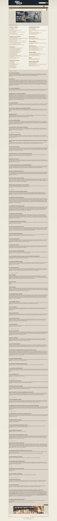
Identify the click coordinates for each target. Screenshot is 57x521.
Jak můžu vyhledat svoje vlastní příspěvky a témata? (36, 50)
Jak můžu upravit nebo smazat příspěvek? (14, 48)
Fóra (13, 6)
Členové (17, 6)
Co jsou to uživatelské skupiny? (33, 29)
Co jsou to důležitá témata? (12, 66)
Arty (25, 518)
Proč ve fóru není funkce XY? (33, 63)
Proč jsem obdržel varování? (13, 54)
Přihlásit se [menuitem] (45, 6)
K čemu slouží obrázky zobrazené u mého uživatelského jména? (17, 42)
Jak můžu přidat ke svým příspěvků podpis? (15, 49)
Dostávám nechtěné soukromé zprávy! (34, 38)
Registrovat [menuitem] (47, 6)
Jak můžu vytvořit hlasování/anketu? (14, 50)
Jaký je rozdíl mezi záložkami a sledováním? (35, 53)
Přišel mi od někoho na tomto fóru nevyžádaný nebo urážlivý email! (37, 39)
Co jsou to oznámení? (12, 65)
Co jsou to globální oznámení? (13, 64)
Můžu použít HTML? (12, 62)
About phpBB (41, 481)
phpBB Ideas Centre (11, 486)
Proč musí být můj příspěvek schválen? (14, 57)
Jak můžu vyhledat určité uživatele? (33, 49)
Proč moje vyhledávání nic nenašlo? (33, 47)
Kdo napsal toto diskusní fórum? (33, 62)
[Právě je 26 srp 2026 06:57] (38, 9)
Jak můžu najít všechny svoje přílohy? (34, 59)
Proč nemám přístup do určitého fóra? (14, 52)
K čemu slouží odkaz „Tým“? (32, 34)
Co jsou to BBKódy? (12, 61)
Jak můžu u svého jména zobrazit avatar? (14, 43)
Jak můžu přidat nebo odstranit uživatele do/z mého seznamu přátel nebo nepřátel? (37, 43)
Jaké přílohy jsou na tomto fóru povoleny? (34, 58)
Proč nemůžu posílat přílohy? (13, 53)
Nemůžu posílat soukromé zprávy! (33, 37)
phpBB (18, 161)
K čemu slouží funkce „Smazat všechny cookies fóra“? (16, 34)
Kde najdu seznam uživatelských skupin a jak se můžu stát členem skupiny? (37, 31)
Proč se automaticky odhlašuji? (13, 33)
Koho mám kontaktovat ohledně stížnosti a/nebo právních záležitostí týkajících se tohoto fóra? (38, 64)
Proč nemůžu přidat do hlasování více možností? (15, 51)
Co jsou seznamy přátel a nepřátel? (33, 42)
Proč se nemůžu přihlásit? (12, 31)
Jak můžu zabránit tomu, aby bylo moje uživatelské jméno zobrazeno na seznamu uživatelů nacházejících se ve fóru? (18, 39)
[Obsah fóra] (16, 2)
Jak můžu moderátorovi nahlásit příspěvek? (15, 55)
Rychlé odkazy (10, 6)
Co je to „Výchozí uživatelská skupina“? (34, 33)
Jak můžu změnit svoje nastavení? (13, 37)
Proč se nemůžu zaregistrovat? (13, 29)
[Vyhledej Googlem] (46, 9)
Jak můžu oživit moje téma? (13, 58)
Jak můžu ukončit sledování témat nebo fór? (34, 55)
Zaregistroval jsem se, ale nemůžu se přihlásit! (15, 30)
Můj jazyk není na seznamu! (13, 41)
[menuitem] (43, 6)
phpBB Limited (37, 480)
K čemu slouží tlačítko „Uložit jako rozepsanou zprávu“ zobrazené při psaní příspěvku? (18, 56)
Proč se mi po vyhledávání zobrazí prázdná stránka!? (36, 48)
